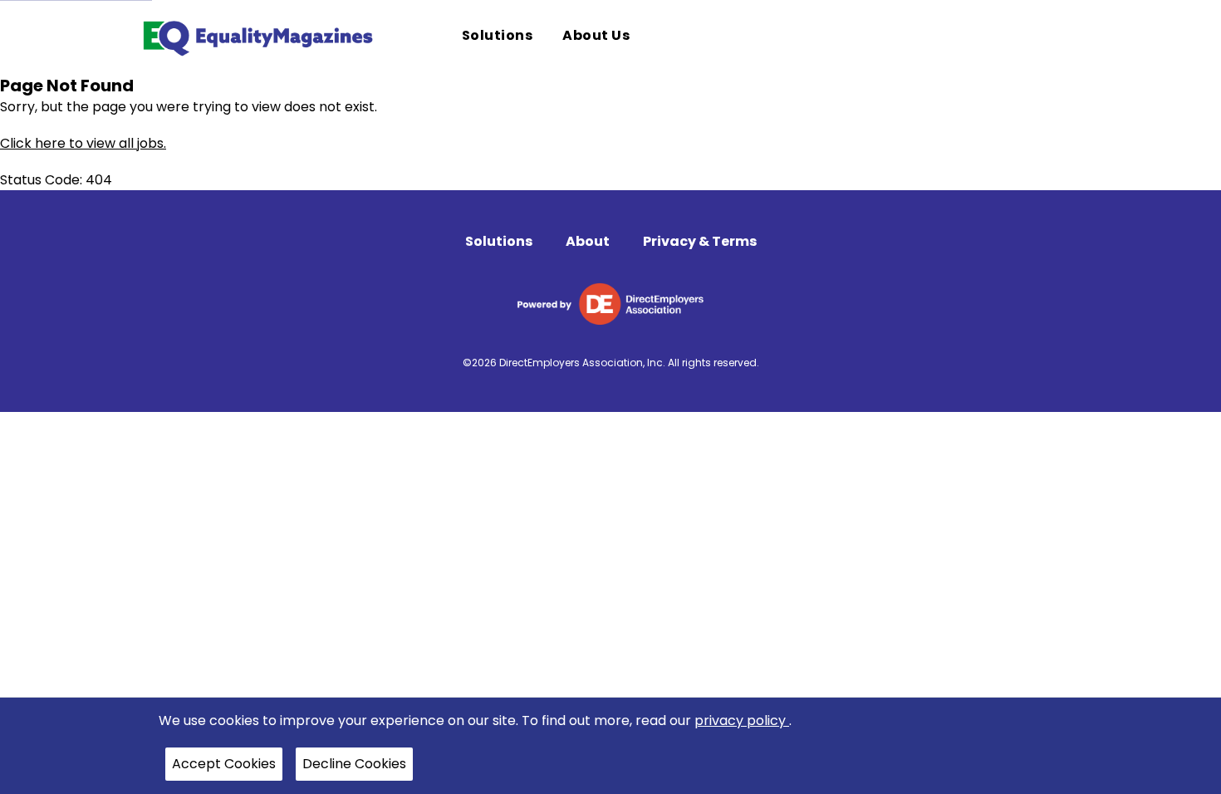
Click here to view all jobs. (83, 143)
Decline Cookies (354, 763)
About (588, 241)
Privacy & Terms (700, 241)
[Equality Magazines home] (256, 37)
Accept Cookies (224, 763)
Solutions (498, 241)
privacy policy (741, 720)
